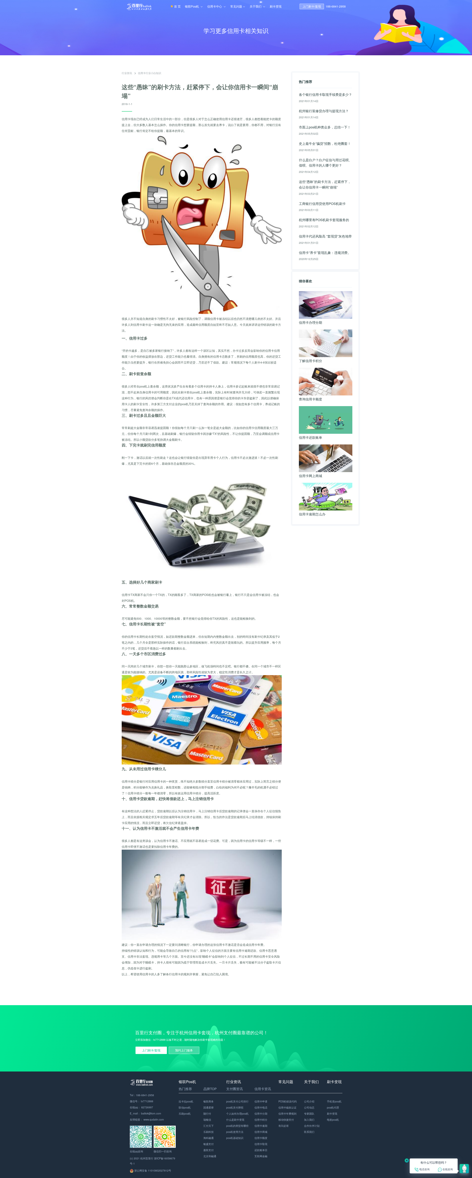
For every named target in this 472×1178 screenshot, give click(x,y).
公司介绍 (309, 1101)
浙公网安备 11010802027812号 (152, 1170)
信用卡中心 (215, 6)
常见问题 (236, 6)
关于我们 (256, 6)
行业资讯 (127, 73)
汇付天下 (208, 1126)
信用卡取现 (260, 1144)
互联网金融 (260, 1156)
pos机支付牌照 (234, 1107)
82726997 (147, 1107)
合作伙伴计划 (312, 1126)
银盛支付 (208, 1144)
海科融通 (208, 1138)
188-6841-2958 (336, 6)
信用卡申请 (260, 1101)
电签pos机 (333, 1119)
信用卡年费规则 (287, 1113)
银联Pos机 (192, 6)
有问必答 (283, 1126)
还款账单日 (260, 1150)
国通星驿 (208, 1107)
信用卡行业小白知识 (149, 73)
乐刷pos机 (185, 1113)
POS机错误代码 (287, 1101)
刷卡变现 (276, 6)
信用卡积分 (260, 1119)
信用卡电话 (260, 1107)
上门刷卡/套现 (312, 6)
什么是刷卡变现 (235, 1119)
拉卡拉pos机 (186, 1101)
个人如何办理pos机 (237, 1113)
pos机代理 (333, 1107)
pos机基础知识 (234, 1138)
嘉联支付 (208, 1150)
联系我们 (309, 1132)
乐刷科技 (208, 1132)
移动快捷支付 (286, 1119)
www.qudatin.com (153, 1119)
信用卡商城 (260, 1132)
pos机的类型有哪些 (237, 1126)
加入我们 (309, 1119)
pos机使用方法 (234, 1132)
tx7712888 (147, 1101)
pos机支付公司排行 (237, 1101)
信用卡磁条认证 (287, 1107)
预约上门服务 (184, 1050)
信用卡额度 (260, 1138)
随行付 (207, 1113)
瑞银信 (207, 1119)
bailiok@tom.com (151, 1113)
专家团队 (309, 1113)
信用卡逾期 (260, 1126)
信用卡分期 (260, 1113)
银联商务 (208, 1101)
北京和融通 (209, 1156)
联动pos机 (185, 1107)
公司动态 (309, 1107)
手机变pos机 (334, 1101)
